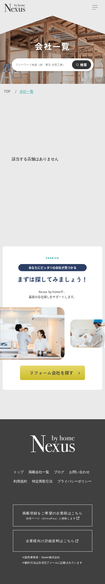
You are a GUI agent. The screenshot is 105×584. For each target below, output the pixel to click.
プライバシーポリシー (74, 481)
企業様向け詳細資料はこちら (51, 541)
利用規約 (20, 481)
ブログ (59, 472)
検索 (83, 64)
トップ (18, 472)
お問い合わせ (79, 472)
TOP (7, 91)
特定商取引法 (42, 481)
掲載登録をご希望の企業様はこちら (52, 515)
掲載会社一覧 (39, 472)
